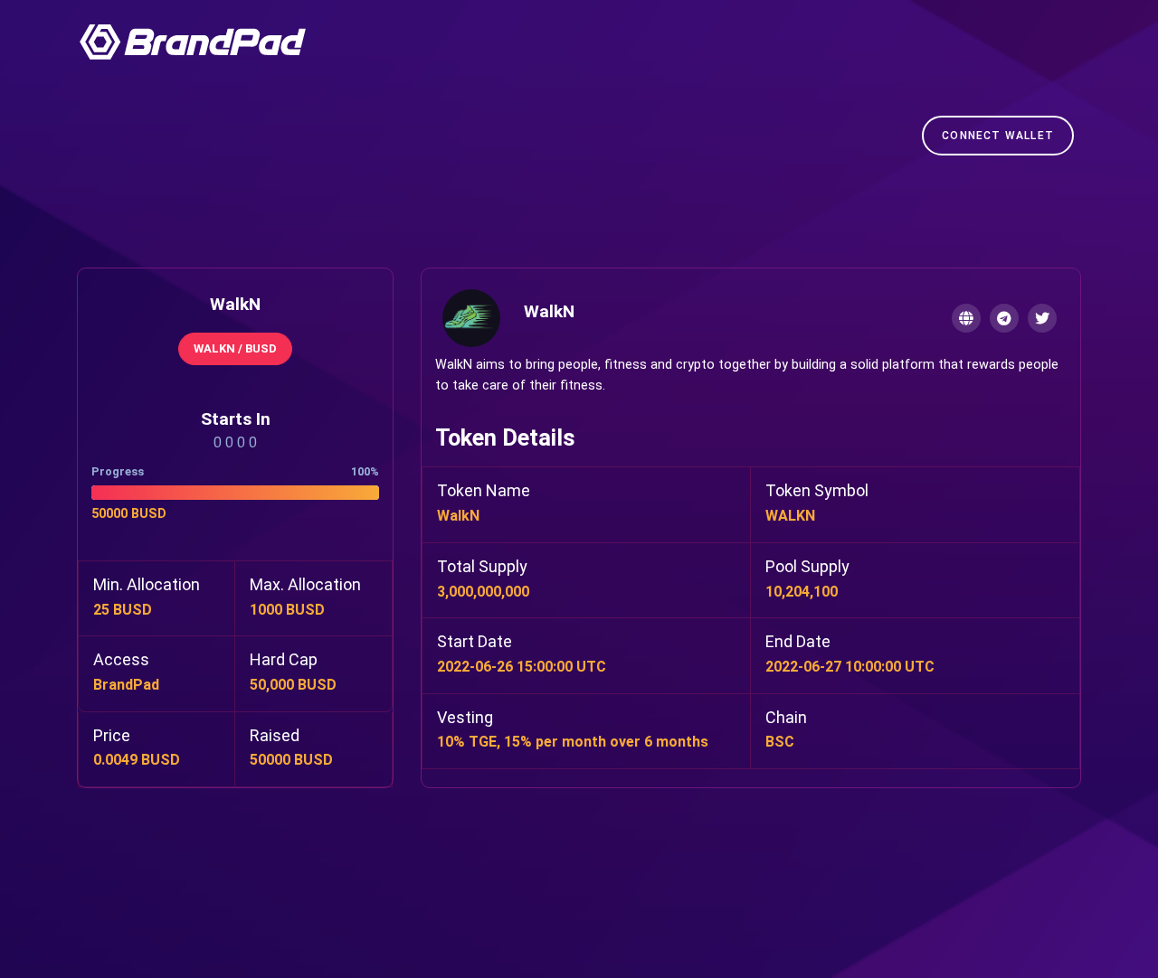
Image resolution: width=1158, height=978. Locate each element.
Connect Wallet (998, 135)
